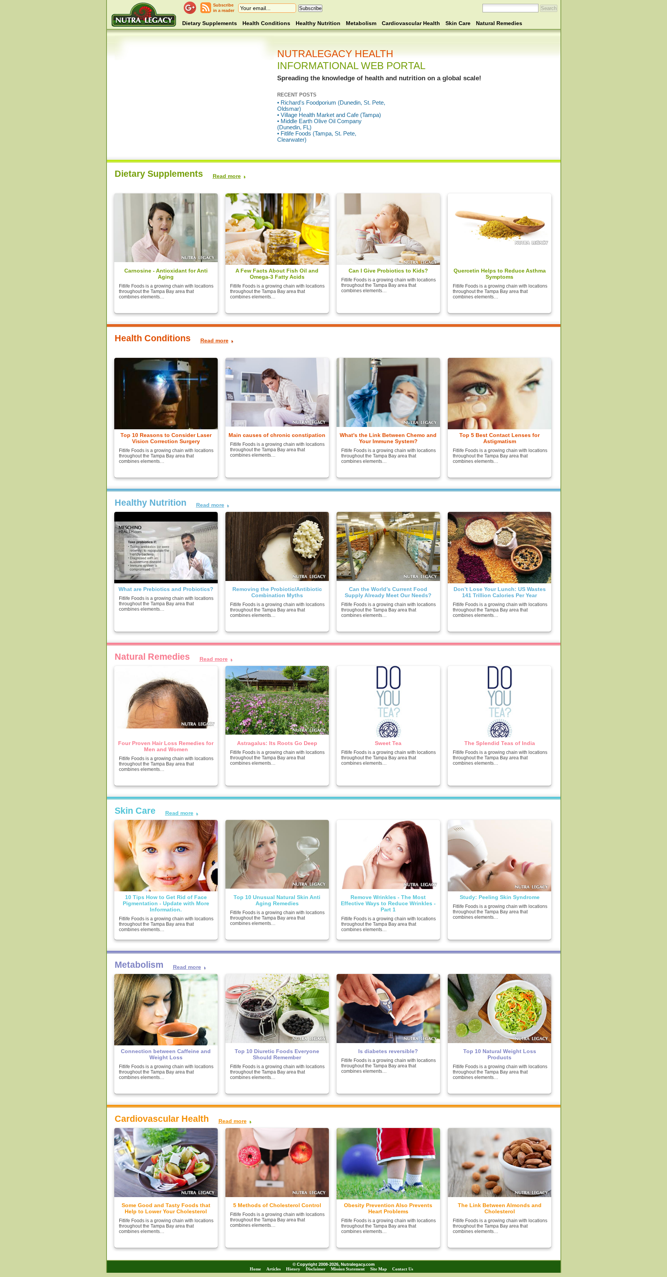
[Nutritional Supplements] (144, 14)
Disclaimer (315, 1269)
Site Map (378, 1269)
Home (255, 1269)
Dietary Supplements (209, 23)
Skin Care (458, 23)
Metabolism (361, 23)
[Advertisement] (196, 96)
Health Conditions (266, 23)
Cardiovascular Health (411, 23)
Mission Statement (348, 1269)
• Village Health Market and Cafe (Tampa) (329, 115)
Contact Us (402, 1269)
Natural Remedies (499, 23)
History (293, 1269)
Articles (273, 1269)
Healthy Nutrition (318, 23)
